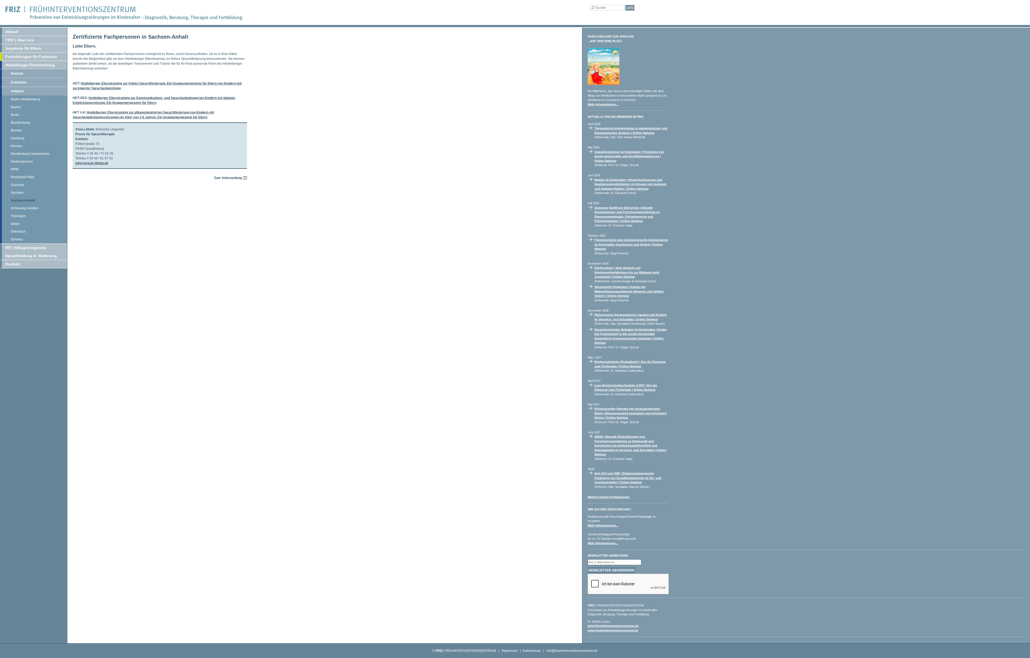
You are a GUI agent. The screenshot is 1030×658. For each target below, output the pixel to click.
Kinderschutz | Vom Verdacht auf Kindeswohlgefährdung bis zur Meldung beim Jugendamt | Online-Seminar (626, 272)
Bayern (16, 107)
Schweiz (17, 239)
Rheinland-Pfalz (22, 177)
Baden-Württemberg (25, 99)
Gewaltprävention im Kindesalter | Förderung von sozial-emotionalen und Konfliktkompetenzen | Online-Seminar (629, 156)
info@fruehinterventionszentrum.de (613, 625)
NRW (15, 169)
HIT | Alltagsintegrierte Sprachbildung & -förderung (31, 252)
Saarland (17, 185)
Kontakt (12, 264)
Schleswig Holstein (25, 208)
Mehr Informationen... (603, 525)
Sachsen (17, 193)
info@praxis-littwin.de (91, 163)
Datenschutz (532, 651)
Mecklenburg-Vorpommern (30, 154)
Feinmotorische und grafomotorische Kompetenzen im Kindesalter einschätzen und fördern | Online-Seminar (631, 244)
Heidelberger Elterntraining (30, 65)
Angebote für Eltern (23, 48)
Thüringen (18, 216)
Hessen (16, 146)
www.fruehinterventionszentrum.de (613, 630)
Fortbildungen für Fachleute (31, 56)
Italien (15, 224)
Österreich (18, 231)
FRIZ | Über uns (19, 40)
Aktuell (11, 32)
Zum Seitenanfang (228, 178)
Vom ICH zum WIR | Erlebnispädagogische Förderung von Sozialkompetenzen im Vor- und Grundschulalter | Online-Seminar (627, 478)
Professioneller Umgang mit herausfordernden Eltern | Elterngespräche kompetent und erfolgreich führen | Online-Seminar (630, 413)
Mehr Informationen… (603, 104)
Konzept (17, 73)
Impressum (510, 651)
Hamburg (17, 138)
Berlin (15, 115)
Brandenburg (20, 123)
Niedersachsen (22, 161)
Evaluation (19, 82)
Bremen (16, 130)
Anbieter (17, 91)
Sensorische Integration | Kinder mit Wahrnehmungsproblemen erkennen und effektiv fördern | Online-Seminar (629, 291)
